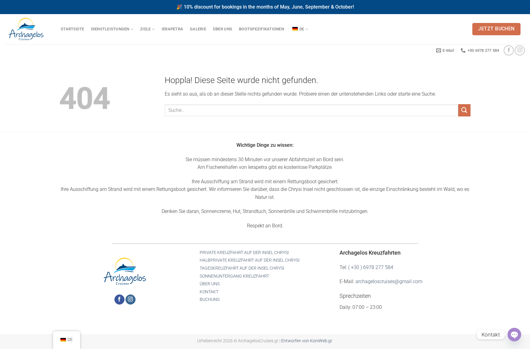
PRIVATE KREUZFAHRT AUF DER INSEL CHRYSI (244, 252)
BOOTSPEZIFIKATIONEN (261, 29)
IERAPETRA (172, 29)
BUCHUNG (210, 299)
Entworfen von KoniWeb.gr (306, 340)
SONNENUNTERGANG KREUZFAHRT (234, 276)
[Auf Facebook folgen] (509, 50)
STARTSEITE (72, 29)
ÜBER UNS (222, 29)
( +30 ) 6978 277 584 (370, 267)
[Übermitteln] (464, 110)
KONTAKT (209, 291)
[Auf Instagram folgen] (520, 50)
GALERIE (198, 29)
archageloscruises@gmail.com (388, 281)
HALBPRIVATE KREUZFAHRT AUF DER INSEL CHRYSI (250, 260)
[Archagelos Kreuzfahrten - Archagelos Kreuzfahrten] (28, 29)
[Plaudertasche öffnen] (514, 334)
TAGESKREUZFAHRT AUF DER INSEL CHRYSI (242, 268)
